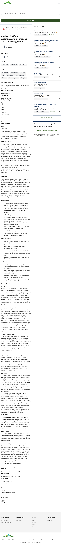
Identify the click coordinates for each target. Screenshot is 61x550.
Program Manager (38, 93)
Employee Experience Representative (43, 51)
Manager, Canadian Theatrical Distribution (45, 62)
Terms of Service (9, 541)
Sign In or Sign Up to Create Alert (47, 130)
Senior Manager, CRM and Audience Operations (46, 40)
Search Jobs (30, 20)
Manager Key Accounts (40, 82)
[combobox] (30, 9)
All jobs (33, 520)
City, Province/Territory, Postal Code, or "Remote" (13, 13)
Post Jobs (18, 520)
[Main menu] (59, 3)
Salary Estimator (4, 520)
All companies (35, 527)
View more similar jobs (46, 117)
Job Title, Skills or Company (8, 7)
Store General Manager (40, 31)
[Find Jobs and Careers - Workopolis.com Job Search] (8, 2)
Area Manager (37, 73)
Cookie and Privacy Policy (49, 135)
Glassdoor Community (6, 522)
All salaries (34, 522)
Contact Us (49, 520)
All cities (33, 524)
